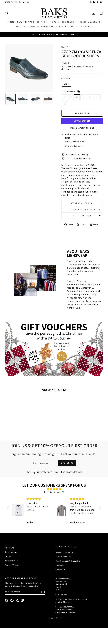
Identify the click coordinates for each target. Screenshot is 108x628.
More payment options (82, 127)
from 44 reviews (52, 492)
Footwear (48, 26)
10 (90, 97)
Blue (66, 83)
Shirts (41, 22)
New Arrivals (25, 22)
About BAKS (10, 547)
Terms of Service (12, 565)
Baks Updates (11, 552)
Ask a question (82, 215)
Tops (53, 22)
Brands (85, 26)
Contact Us (24, 2)
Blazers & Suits (26, 26)
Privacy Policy (11, 560)
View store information (74, 146)
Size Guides (60, 565)
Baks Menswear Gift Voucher (67, 561)
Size (69, 91)
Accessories (67, 26)
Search (8, 556)
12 (65, 104)
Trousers (68, 22)
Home (11, 22)
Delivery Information (82, 209)
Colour (65, 78)
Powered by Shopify (54, 618)
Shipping (78, 66)
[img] (54, 489)
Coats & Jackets (89, 22)
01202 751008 (10, 2)
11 (97, 97)
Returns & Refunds (82, 203)
